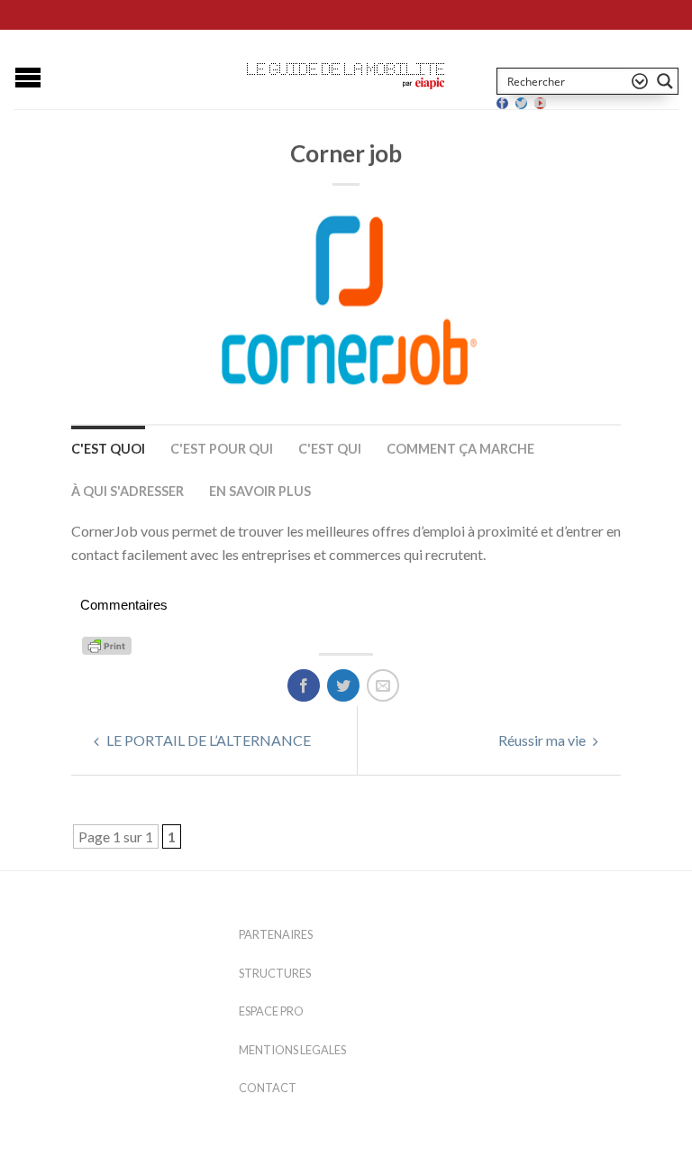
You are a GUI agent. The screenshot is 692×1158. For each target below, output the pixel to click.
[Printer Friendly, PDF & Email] (109, 644)
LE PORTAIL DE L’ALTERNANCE (207, 740)
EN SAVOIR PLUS (260, 491)
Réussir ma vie (543, 740)
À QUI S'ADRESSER (127, 491)
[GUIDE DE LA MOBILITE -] (346, 69)
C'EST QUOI (108, 448)
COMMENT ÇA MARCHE (460, 448)
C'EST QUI (329, 448)
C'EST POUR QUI (221, 448)
